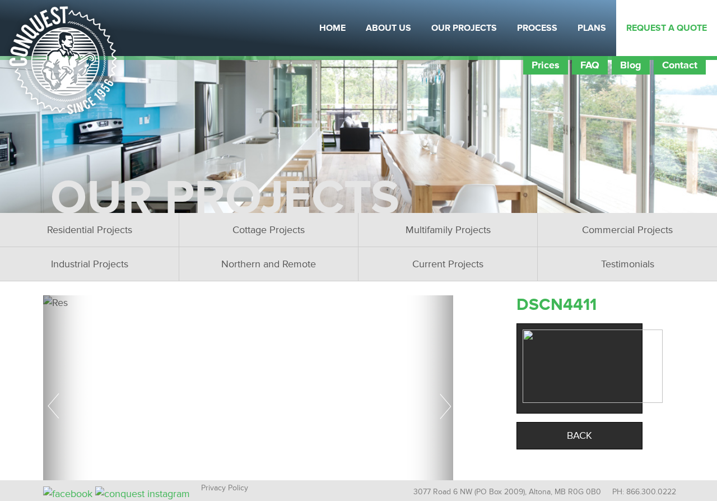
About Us (388, 28)
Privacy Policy (224, 488)
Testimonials (627, 264)
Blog (630, 65)
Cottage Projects (268, 230)
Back (579, 435)
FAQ (589, 65)
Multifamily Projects (448, 230)
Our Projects (464, 28)
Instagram (171, 28)
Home (332, 28)
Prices (546, 65)
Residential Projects (89, 230)
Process (537, 28)
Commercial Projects (627, 230)
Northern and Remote (268, 264)
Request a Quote (666, 28)
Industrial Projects (89, 264)
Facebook (143, 28)
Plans (592, 28)
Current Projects (447, 264)
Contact (679, 65)
